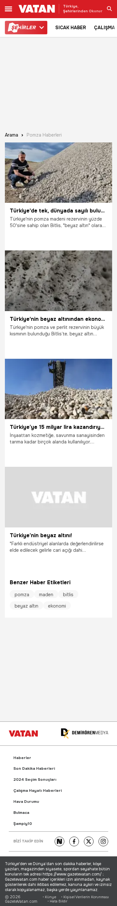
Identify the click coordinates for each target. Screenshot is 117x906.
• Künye (49, 897)
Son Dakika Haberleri (34, 768)
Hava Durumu (26, 801)
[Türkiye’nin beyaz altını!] (58, 497)
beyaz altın (26, 606)
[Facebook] (74, 841)
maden (46, 595)
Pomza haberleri (44, 135)
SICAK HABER (70, 27)
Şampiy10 (22, 823)
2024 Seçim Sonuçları (34, 779)
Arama (11, 135)
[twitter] (89, 841)
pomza (22, 595)
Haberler (22, 757)
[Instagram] (103, 841)
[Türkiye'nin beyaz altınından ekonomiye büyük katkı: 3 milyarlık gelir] (58, 280)
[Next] (59, 841)
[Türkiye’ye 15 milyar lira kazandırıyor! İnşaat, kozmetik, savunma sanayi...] (58, 389)
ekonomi (57, 606)
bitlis (68, 595)
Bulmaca (21, 812)
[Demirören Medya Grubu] (84, 733)
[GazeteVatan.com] (23, 733)
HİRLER (23, 27)
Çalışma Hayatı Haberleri (37, 790)
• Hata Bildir (57, 901)
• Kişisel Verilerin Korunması (85, 897)
